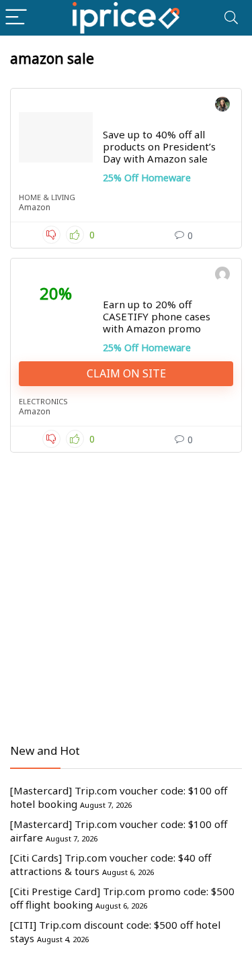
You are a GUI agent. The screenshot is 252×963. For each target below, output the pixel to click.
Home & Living (47, 197)
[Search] (231, 18)
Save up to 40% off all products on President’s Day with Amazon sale (159, 146)
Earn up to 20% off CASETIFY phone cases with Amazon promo (156, 316)
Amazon (34, 207)
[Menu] (16, 18)
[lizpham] (222, 106)
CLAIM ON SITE (126, 373)
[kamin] (222, 276)
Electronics (43, 401)
